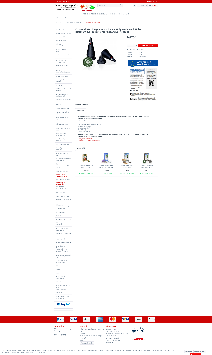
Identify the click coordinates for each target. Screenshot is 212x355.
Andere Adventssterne (63, 33)
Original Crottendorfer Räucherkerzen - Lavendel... (106, 166)
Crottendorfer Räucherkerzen (61, 187)
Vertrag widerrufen (87, 343)
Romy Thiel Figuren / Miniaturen (62, 140)
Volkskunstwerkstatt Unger (62, 118)
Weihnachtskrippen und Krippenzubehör (63, 256)
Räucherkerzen (60, 273)
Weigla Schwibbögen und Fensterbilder (62, 95)
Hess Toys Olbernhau (62, 196)
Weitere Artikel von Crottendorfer (89, 140)
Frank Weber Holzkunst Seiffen (63, 129)
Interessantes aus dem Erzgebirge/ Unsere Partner (117, 335)
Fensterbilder (60, 212)
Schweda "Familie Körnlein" (61, 50)
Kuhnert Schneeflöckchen (61, 45)
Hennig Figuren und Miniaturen (62, 149)
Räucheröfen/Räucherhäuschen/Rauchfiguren (64, 180)
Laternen (58, 216)
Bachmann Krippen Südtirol (62, 154)
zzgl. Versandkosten (136, 39)
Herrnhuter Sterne (62, 30)
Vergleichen (131, 49)
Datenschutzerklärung (113, 340)
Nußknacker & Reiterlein (63, 234)
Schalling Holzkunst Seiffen (62, 81)
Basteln (58, 269)
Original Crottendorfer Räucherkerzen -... (86, 166)
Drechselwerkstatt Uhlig (63, 144)
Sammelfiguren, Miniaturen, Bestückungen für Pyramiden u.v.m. (61, 248)
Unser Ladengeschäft (112, 338)
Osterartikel (59, 282)
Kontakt (82, 333)
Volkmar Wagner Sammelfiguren (61, 134)
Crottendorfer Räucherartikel (61, 175)
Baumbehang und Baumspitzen (61, 261)
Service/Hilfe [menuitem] (153, 1)
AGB (81, 340)
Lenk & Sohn (60, 85)
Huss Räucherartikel (62, 171)
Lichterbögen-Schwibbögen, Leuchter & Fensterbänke (63, 207)
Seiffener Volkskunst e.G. (63, 65)
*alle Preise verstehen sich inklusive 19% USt (92, 330)
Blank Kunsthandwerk (62, 76)
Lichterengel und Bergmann (61, 224)
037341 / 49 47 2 (60, 335)
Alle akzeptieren (199, 351)
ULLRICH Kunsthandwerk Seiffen (63, 90)
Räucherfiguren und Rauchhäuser (62, 229)
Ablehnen (188, 351)
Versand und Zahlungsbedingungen (91, 336)
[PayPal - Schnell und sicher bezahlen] (63, 304)
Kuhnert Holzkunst (62, 40)
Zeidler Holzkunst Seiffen (63, 55)
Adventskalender (61, 239)
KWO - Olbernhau (61, 105)
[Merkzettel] (134, 5)
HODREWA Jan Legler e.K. (63, 99)
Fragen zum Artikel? (85, 139)
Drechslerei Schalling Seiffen (62, 113)
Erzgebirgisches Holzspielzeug (60, 277)
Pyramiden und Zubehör (63, 200)
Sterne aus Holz (60, 37)
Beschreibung (80, 110)
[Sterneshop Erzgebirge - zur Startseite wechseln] (75, 7)
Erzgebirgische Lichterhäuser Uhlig (62, 124)
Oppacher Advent (61, 192)
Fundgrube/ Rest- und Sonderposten (62, 297)
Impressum (109, 342)
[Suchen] (120, 5)
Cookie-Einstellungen (112, 331)
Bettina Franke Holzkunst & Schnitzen (63, 159)
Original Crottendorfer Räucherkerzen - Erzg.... (147, 166)
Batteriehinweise (111, 329)
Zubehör (80, 148)
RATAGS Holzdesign (62, 108)
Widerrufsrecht (84, 338)
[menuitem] (109, 5)
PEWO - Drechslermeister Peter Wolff (63, 166)
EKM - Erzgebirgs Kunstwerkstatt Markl (62, 72)
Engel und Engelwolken (63, 242)
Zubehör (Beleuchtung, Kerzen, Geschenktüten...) (63, 287)
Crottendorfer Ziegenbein (61, 183)
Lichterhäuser (60, 266)
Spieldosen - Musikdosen (63, 219)
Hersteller (59, 293)
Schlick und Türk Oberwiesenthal (61, 61)
